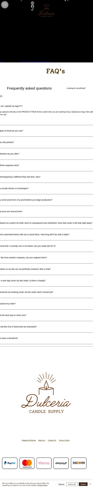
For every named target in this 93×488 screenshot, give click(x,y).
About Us (41, 440)
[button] (46, 38)
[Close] (90, 484)
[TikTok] (46, 9)
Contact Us (52, 440)
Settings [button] (61, 484)
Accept (83, 484)
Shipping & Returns (29, 440)
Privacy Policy (64, 440)
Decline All (72, 484)
